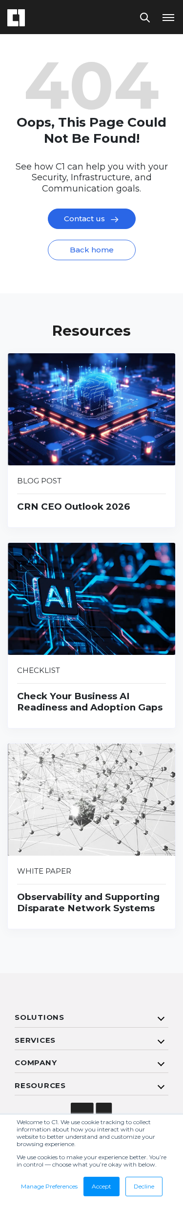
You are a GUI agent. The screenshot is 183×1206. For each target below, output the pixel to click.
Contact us (85, 218)
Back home (92, 249)
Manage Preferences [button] (49, 1186)
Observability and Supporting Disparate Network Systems (88, 902)
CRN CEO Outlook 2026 (73, 506)
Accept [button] (101, 1186)
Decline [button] (144, 1186)
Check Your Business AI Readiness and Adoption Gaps (90, 701)
